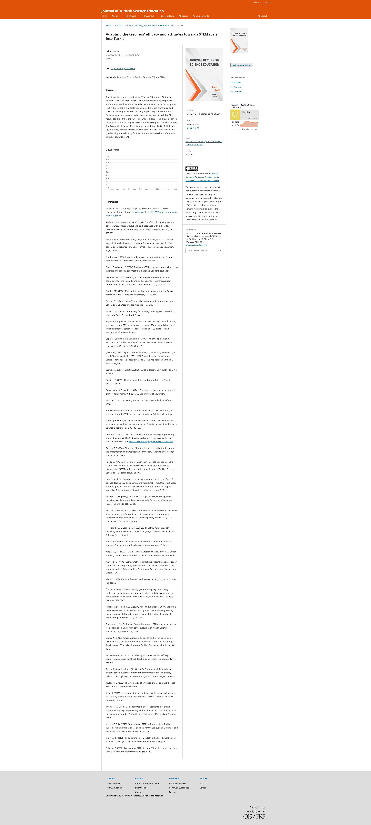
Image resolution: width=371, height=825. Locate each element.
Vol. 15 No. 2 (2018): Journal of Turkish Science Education (149, 25)
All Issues (183, 15)
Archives (118, 25)
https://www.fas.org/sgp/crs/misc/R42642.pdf (151, 441)
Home (104, 15)
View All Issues (114, 787)
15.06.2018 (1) (192, 127)
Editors (203, 783)
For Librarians (236, 91)
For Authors (149, 15)
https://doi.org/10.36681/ (123, 68)
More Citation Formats (197, 250)
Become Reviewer (177, 783)
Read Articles (113, 783)
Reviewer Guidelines (179, 787)
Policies (172, 792)
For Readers (235, 82)
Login (267, 2)
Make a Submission (241, 65)
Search (264, 15)
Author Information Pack (147, 783)
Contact (139, 792)
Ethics (203, 787)
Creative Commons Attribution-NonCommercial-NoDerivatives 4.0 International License (203, 177)
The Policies (130, 15)
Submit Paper (141, 787)
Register (257, 2)
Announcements (201, 15)
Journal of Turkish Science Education (132, 10)
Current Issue (167, 15)
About (115, 15)
